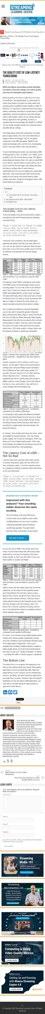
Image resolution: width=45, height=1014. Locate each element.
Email (5, 824)
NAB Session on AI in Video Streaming (16, 772)
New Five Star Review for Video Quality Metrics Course (27, 778)
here (13, 447)
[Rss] (22, 1005)
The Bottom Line (11, 202)
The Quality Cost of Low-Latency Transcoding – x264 (23, 196)
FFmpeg (24, 81)
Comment (7, 795)
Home (4, 36)
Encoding (18, 81)
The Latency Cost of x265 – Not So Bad (19, 199)
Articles (11, 36)
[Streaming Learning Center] (22, 8)
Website (6, 832)
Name (5, 817)
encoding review (13, 708)
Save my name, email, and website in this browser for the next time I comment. (22, 841)
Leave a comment (10, 83)
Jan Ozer (7, 80)
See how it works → (17, 538)
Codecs (12, 81)
